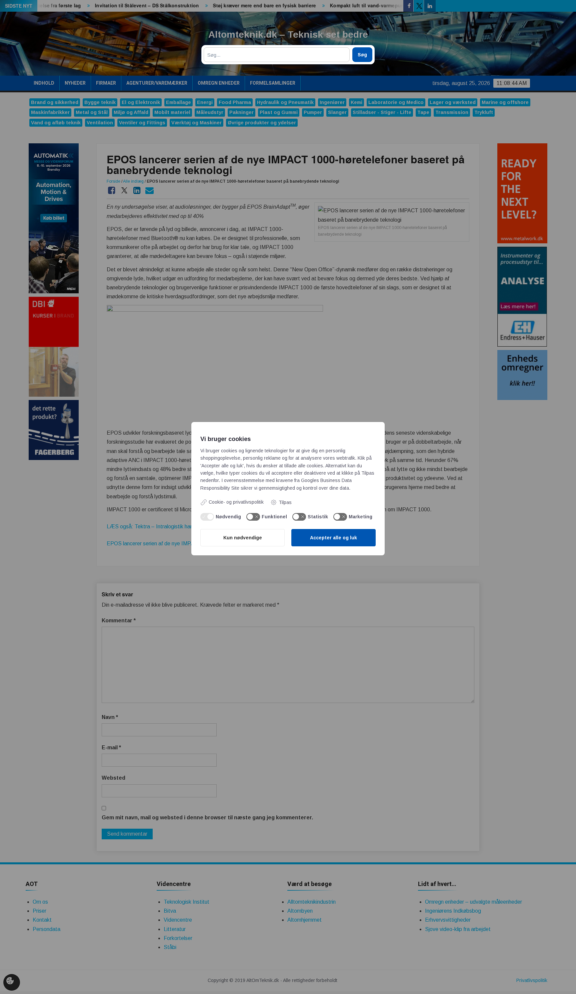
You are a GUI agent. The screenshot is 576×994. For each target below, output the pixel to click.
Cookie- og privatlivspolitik (236, 502)
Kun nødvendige (242, 537)
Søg (362, 54)
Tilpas (285, 502)
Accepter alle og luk (333, 537)
